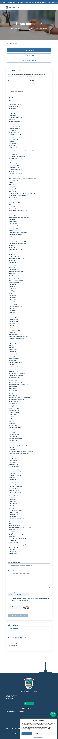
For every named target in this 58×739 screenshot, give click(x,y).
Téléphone (22, 283)
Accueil (7, 43)
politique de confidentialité (34, 598)
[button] (55, 720)
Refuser (38, 734)
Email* (9, 89)
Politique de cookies (38, 737)
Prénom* (32, 80)
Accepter (26, 734)
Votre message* (11, 570)
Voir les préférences (50, 734)
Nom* (9, 80)
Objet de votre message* (14, 562)
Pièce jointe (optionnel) (13, 592)
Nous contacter (29, 703)
